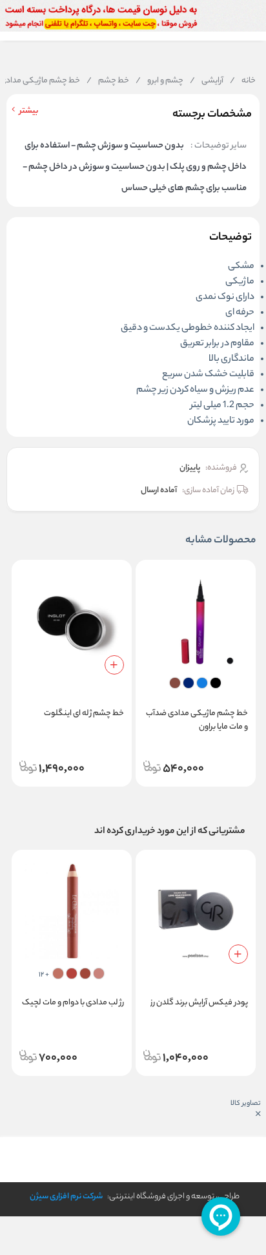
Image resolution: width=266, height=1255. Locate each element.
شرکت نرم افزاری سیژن (66, 1196)
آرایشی (206, 81)
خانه (243, 81)
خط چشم (108, 81)
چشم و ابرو (159, 81)
